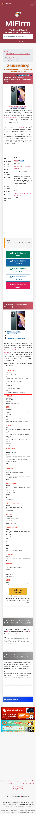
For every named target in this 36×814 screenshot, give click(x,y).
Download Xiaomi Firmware (17, 810)
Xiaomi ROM (20, 812)
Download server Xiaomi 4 (19, 277)
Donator (17, 781)
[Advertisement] (19, 150)
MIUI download (29, 810)
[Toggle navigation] (32, 3)
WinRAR (15, 634)
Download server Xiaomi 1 (19, 254)
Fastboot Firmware (12, 58)
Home (6, 51)
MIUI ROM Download (11, 812)
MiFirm (8, 3)
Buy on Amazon (18, 591)
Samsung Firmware (28, 812)
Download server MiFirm (19, 285)
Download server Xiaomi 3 (19, 270)
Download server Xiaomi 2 (19, 262)
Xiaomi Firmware (5, 810)
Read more (17, 648)
